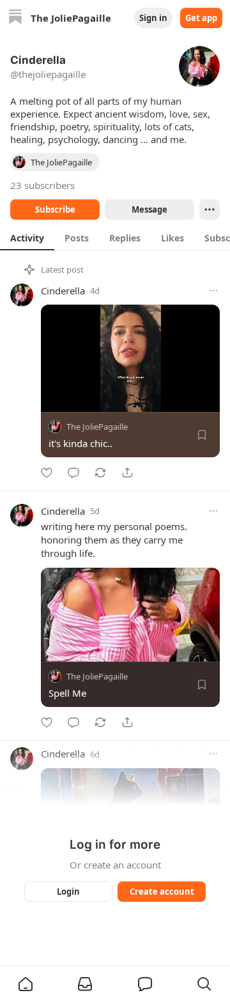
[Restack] (100, 472)
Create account (162, 891)
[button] (25, 984)
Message (149, 209)
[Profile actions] (209, 209)
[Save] (202, 435)
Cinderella (63, 290)
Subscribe (55, 209)
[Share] (127, 472)
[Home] (15, 18)
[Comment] (73, 472)
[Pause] (54, 397)
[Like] (46, 472)
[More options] (213, 290)
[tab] (27, 237)
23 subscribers (42, 185)
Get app (201, 18)
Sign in (153, 18)
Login (68, 891)
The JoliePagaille (97, 426)
